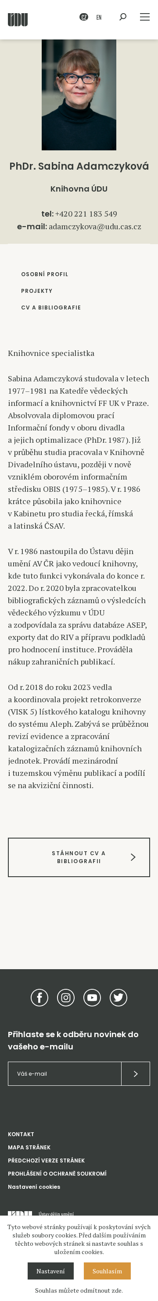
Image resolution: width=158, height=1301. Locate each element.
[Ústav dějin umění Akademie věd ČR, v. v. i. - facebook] (39, 997)
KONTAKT (21, 1134)
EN (99, 17)
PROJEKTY (37, 291)
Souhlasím (107, 1271)
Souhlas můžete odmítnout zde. (79, 1290)
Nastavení (50, 1271)
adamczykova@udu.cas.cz (95, 226)
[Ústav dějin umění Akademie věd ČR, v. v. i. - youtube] (92, 997)
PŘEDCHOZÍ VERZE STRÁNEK (46, 1160)
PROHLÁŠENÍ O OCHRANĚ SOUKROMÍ (57, 1173)
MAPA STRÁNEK (29, 1147)
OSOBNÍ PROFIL (44, 274)
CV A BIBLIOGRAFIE (51, 307)
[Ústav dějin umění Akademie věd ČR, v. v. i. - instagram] (66, 997)
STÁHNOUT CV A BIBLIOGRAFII (79, 857)
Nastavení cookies (34, 1187)
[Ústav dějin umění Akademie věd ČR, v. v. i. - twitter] (118, 997)
